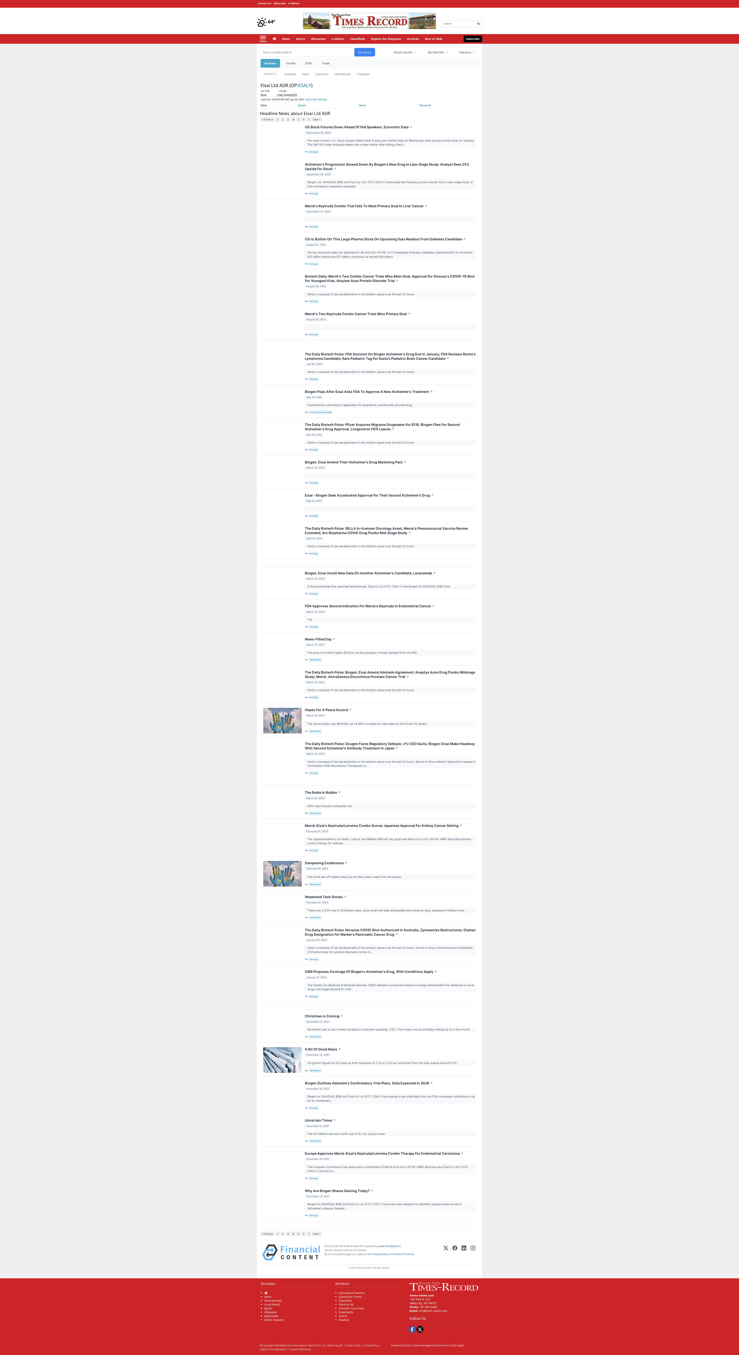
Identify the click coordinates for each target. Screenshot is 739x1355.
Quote (302, 105)
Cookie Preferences (300, 1349)
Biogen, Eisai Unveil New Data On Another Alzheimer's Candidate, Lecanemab (370, 573)
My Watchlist (436, 52)
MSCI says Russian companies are (330, 806)
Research (425, 105)
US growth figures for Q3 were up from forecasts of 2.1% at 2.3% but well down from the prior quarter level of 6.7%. (382, 1063)
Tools (326, 63)
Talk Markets (315, 660)
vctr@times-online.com (433, 1311)
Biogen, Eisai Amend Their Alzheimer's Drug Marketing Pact (355, 462)
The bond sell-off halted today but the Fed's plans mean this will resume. (354, 876)
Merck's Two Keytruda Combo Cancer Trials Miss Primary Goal (357, 314)
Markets (270, 63)
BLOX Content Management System (424, 1345)
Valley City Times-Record (293, 1345)
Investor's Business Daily (321, 412)
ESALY (304, 85)
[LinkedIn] (464, 1252)
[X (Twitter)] (446, 1252)
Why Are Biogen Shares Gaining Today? (339, 1191)
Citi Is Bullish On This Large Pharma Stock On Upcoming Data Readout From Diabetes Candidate (385, 239)
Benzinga (314, 152)
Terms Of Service (404, 1254)
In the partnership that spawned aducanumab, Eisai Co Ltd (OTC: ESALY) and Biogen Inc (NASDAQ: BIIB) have (379, 586)
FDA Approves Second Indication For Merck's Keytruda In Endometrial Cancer (370, 606)
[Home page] (369, 20)
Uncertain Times (320, 1120)
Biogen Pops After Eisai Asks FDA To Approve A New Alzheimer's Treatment (369, 392)
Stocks (291, 63)
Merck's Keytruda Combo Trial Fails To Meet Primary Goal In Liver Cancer (366, 206)
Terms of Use (353, 1345)
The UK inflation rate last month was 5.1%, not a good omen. (346, 1133)
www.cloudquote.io (390, 1246)
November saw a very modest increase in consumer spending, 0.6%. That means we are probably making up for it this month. (389, 1029)
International (342, 74)
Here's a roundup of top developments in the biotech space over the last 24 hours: (361, 294)
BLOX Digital (457, 1345)
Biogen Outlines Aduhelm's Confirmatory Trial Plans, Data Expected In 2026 (369, 1083)
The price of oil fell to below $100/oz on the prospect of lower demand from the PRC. (363, 652)
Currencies (322, 74)
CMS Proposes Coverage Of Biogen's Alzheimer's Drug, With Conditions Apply (371, 972)
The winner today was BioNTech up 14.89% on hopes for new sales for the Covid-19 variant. (367, 723)
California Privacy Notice (273, 1349)
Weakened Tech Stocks (326, 897)
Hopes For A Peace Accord (328, 710)
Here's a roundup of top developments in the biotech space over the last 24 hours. (361, 546)
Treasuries (363, 74)
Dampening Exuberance (326, 863)
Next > (316, 119)
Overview (290, 74)
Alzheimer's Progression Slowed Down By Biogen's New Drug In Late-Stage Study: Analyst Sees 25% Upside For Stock (387, 166)
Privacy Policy (380, 1254)
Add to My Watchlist (316, 99)
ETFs (309, 63)
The (310, 619)
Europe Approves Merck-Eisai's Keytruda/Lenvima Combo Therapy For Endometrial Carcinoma (384, 1153)
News (305, 74)
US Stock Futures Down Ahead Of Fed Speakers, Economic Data (358, 127)
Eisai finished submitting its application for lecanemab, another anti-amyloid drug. (360, 405)
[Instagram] (473, 1252)
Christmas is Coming (324, 1016)
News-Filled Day (320, 639)
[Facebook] (455, 1252)
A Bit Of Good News (323, 1049)
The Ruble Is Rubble (323, 792)
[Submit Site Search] (478, 24)
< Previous (267, 119)
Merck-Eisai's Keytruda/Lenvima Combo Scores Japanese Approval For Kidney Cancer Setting (383, 826)
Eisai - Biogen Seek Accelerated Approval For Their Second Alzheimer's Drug (369, 495)
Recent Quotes (403, 52)
